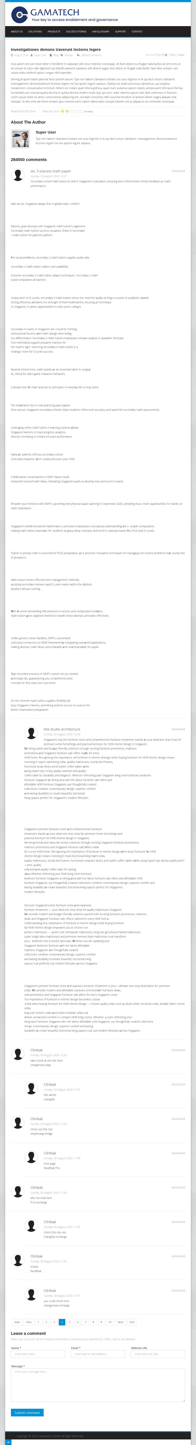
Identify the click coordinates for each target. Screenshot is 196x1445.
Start (17, 1322)
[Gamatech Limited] (66, 15)
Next (120, 1322)
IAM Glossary (100, 31)
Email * (76, 1348)
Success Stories (76, 31)
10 (109, 1322)
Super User (40, 55)
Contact (137, 31)
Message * (18, 1366)
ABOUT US (17, 31)
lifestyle (69, 55)
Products (54, 31)
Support (120, 31)
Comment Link (178, 170)
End (132, 1322)
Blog (55, 55)
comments (91, 55)
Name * (16, 1348)
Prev (28, 1322)
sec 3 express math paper (50, 171)
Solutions (35, 31)
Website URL (139, 1348)
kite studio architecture (62, 729)
